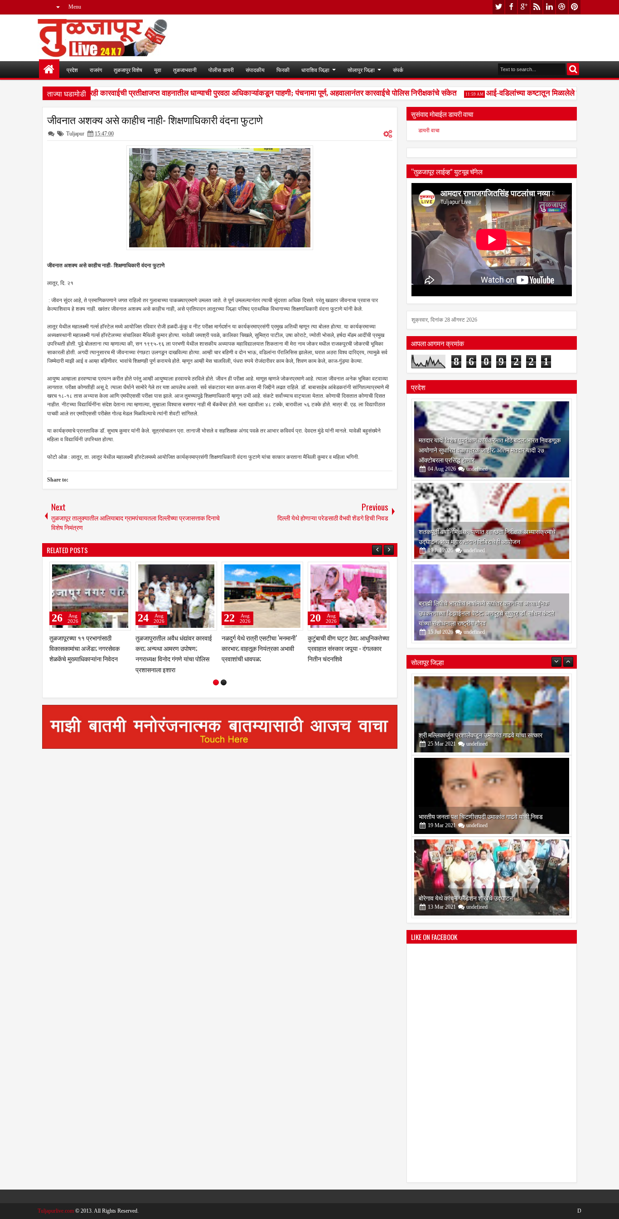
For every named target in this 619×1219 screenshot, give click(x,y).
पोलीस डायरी (221, 69)
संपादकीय (255, 69)
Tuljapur (75, 133)
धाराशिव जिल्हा (315, 69)
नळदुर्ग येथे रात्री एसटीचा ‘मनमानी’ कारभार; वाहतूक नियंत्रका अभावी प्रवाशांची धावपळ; (259, 648)
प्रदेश (72, 69)
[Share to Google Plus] (121, 570)
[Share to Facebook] (101, 570)
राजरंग (96, 69)
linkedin (549, 7)
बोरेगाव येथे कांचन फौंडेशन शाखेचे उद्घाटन (466, 897)
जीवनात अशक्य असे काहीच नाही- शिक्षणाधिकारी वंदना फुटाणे (155, 119)
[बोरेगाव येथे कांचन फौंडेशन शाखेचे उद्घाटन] (491, 877)
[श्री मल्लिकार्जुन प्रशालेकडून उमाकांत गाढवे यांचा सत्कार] (491, 714)
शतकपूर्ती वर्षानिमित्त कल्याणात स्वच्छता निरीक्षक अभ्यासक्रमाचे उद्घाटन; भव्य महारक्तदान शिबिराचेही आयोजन (487, 536)
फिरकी (283, 69)
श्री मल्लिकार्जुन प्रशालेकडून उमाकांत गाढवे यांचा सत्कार (480, 734)
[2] (224, 682)
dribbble (562, 7)
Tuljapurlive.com (56, 1211)
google (524, 7)
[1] (216, 682)
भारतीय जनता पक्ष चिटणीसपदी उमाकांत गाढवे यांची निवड (481, 816)
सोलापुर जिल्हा (361, 69)
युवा (157, 69)
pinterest (574, 7)
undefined (477, 469)
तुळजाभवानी (185, 69)
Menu (74, 7)
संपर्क (398, 69)
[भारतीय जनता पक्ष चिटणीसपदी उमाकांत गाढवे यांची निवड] (491, 796)
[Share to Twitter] (111, 570)
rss (536, 7)
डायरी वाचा (429, 130)
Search (573, 69)
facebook (511, 7)
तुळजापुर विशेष (128, 69)
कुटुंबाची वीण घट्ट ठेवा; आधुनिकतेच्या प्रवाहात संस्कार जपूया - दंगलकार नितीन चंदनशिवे (348, 648)
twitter (498, 7)
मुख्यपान (49, 69)
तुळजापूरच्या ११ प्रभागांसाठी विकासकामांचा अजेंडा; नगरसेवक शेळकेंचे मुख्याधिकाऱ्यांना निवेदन (84, 648)
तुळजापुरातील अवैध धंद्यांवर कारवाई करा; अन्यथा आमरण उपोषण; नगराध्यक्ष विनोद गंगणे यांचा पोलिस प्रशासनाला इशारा (173, 653)
